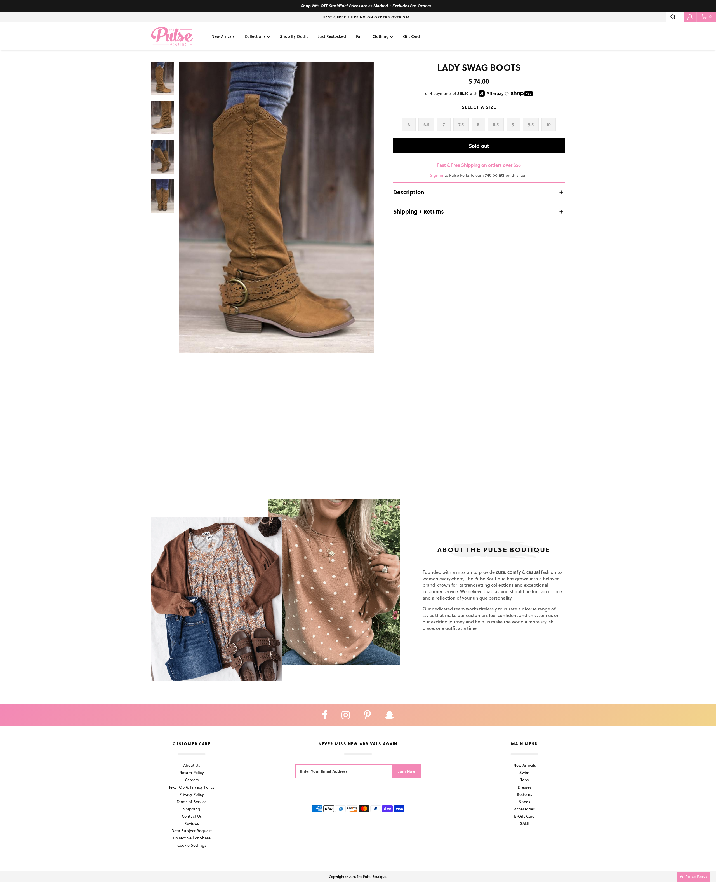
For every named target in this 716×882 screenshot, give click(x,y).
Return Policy (192, 772)
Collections (255, 36)
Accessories (524, 809)
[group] (276, 208)
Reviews (191, 823)
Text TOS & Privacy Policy (192, 787)
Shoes (524, 801)
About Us (191, 765)
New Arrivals (223, 36)
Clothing (381, 36)
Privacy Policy (191, 794)
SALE (524, 823)
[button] (693, 877)
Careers (192, 780)
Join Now (406, 771)
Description (408, 192)
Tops (524, 780)
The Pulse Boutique (371, 876)
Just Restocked (332, 36)
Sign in (436, 175)
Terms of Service (192, 801)
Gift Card (411, 36)
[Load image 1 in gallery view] (276, 208)
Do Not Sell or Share (192, 838)
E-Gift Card (524, 816)
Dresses (524, 787)
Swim (524, 772)
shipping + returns (418, 211)
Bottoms (524, 794)
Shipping (191, 809)
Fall (359, 36)
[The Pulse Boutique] (172, 36)
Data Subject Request (191, 831)
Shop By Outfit (294, 36)
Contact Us (192, 816)
